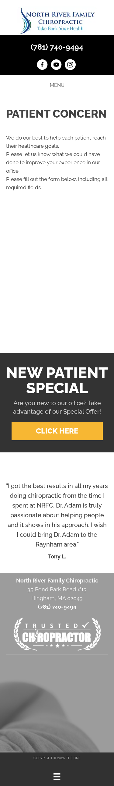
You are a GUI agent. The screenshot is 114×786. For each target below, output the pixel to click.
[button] (57, 431)
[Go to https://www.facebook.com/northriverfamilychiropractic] (42, 65)
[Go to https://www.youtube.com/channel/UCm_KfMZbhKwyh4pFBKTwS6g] (56, 65)
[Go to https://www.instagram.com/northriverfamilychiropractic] (70, 65)
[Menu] (56, 776)
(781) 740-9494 (57, 46)
